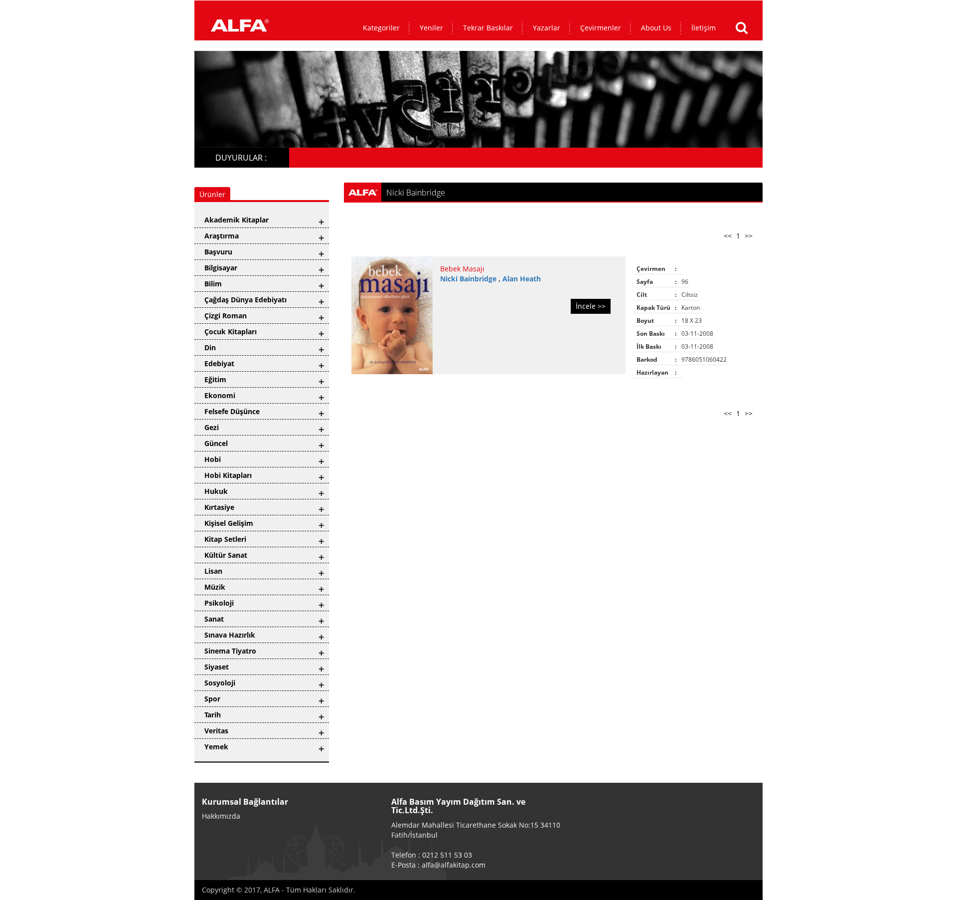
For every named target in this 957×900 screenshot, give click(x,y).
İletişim (703, 27)
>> (749, 235)
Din (210, 347)
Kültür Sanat (225, 555)
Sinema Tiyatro (230, 651)
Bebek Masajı (462, 268)
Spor (212, 698)
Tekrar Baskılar (488, 27)
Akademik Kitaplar (236, 220)
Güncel (216, 443)
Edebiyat (219, 363)
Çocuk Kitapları (230, 331)
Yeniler (431, 27)
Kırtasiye (219, 507)
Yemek (216, 746)
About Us (656, 27)
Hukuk (216, 491)
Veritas (216, 730)
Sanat (214, 619)
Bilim (213, 283)
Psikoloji (219, 603)
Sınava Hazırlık (229, 635)
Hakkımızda (221, 816)
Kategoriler (381, 27)
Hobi (212, 459)
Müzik (214, 587)
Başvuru (218, 251)
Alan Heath (521, 278)
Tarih (212, 714)
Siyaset (216, 667)
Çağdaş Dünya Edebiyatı (245, 299)
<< (728, 235)
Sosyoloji (219, 682)
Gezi (211, 427)
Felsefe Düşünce (232, 411)
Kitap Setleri (225, 539)
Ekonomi (219, 395)
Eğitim (215, 379)
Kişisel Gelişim (228, 523)
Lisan (213, 571)
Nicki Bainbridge (469, 278)
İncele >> (591, 306)
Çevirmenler (600, 27)
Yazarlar (546, 27)
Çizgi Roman (225, 315)
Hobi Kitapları (228, 475)
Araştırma (221, 235)
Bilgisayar (220, 267)
